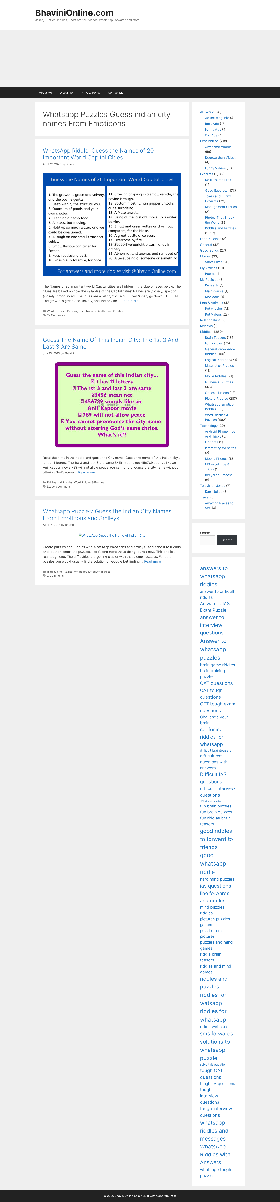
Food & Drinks (210, 239)
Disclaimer (67, 92)
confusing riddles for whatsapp (211, 736)
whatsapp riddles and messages (214, 1130)
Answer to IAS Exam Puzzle (215, 607)
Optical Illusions (217, 393)
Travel (204, 497)
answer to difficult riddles (217, 594)
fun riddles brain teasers (215, 821)
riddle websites (214, 1026)
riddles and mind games (215, 969)
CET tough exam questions (217, 707)
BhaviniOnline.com (74, 12)
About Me (45, 92)
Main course (214, 291)
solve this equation (213, 1064)
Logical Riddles (216, 360)
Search (205, 533)
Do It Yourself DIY (218, 180)
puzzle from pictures (211, 933)
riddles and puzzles (214, 983)
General (206, 245)
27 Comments (56, 315)
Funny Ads (213, 129)
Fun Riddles (214, 343)
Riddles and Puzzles (110, 311)
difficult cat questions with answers (213, 761)
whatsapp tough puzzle (215, 1172)
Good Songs (209, 250)
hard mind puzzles (217, 879)
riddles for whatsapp (213, 1015)
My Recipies (209, 279)
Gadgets (211, 442)
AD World (207, 112)
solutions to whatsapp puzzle (215, 1049)
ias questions (215, 886)
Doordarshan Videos (220, 157)
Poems (210, 274)
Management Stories (221, 207)
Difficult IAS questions (213, 777)
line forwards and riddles (214, 896)
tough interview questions (216, 1112)
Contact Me (115, 92)
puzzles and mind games (216, 945)
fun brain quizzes (216, 812)
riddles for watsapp (213, 999)
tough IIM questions (217, 1083)
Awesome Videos (218, 147)
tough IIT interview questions (209, 1096)
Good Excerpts (216, 190)
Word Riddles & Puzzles (62, 311)
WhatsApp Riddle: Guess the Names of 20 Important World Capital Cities (98, 154)
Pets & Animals (211, 303)
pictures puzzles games (215, 922)
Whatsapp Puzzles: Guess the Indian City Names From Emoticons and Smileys (107, 514)
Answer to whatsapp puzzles (213, 649)
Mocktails (212, 297)
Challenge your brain (214, 720)
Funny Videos (215, 168)
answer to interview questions (212, 625)
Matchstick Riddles (219, 365)
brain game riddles (217, 664)
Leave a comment (58, 486)
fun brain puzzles (216, 806)
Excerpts (206, 174)
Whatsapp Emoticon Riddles (92, 571)
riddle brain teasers (210, 957)
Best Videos (209, 141)
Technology (209, 426)
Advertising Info (217, 118)
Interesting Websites (220, 448)
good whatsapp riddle (213, 863)
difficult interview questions (217, 792)
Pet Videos (213, 314)
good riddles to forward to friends (216, 839)
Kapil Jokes (213, 491)
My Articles (208, 268)
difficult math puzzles (210, 801)
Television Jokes (212, 486)
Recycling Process (219, 475)
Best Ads (212, 124)
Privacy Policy (91, 92)
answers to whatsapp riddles (214, 576)
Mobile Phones (216, 459)
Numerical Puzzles (219, 382)
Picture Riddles (216, 398)
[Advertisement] (140, 58)
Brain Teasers (87, 311)
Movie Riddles (215, 376)
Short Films (213, 262)
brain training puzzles (212, 673)
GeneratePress (166, 1196)
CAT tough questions (211, 694)
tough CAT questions (211, 1074)
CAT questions (216, 683)
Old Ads (211, 135)
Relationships (210, 320)
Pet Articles (214, 308)
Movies (205, 256)
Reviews (206, 326)
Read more (130, 301)
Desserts (212, 285)
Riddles (205, 332)
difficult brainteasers (215, 750)
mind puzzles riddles (212, 910)
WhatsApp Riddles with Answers (215, 1154)
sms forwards (216, 1033)
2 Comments (55, 575)
